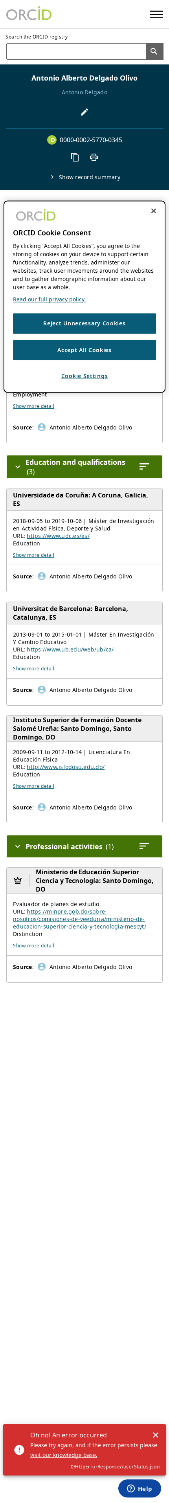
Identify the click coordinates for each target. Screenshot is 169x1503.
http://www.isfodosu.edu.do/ (66, 767)
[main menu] (156, 14)
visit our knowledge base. (63, 1455)
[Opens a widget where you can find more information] (139, 1489)
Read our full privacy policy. (49, 299)
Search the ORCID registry (37, 36)
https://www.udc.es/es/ (58, 536)
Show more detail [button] (33, 406)
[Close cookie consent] (153, 210)
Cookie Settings (84, 376)
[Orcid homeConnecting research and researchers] (28, 14)
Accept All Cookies (84, 350)
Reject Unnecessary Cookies (84, 323)
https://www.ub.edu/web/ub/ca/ (70, 649)
